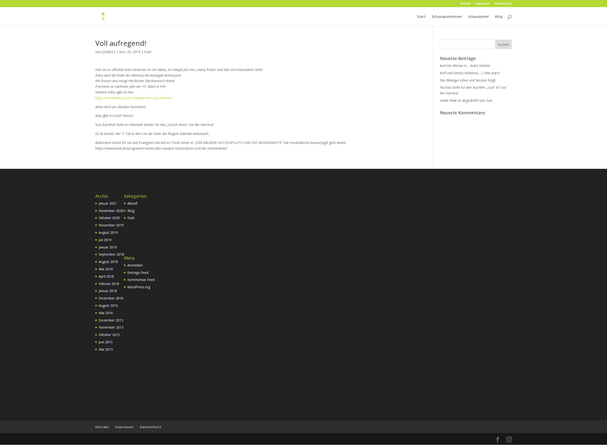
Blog (498, 17)
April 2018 (106, 276)
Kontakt (465, 3)
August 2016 (108, 305)
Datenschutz (503, 3)
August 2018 (108, 261)
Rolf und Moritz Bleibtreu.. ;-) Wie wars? (470, 73)
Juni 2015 (106, 342)
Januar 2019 (108, 247)
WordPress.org (138, 287)
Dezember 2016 (111, 298)
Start (421, 17)
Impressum (482, 3)
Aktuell (132, 203)
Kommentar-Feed (141, 279)
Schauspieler (478, 17)
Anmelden (135, 265)
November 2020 (111, 210)
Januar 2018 (108, 291)
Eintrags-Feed (137, 272)
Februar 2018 (109, 283)
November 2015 (111, 327)
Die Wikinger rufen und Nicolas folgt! (468, 80)
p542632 (108, 52)
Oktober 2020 (109, 218)
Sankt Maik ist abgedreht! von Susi (466, 100)
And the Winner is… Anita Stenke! (465, 65)
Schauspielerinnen (447, 17)
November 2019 (111, 225)
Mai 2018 (106, 269)
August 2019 (108, 232)
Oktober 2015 (109, 334)
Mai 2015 (106, 349)
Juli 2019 (105, 240)
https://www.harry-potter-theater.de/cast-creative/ (133, 98)
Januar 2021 (108, 203)
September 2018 (111, 254)
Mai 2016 (106, 313)
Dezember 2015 (111, 320)
